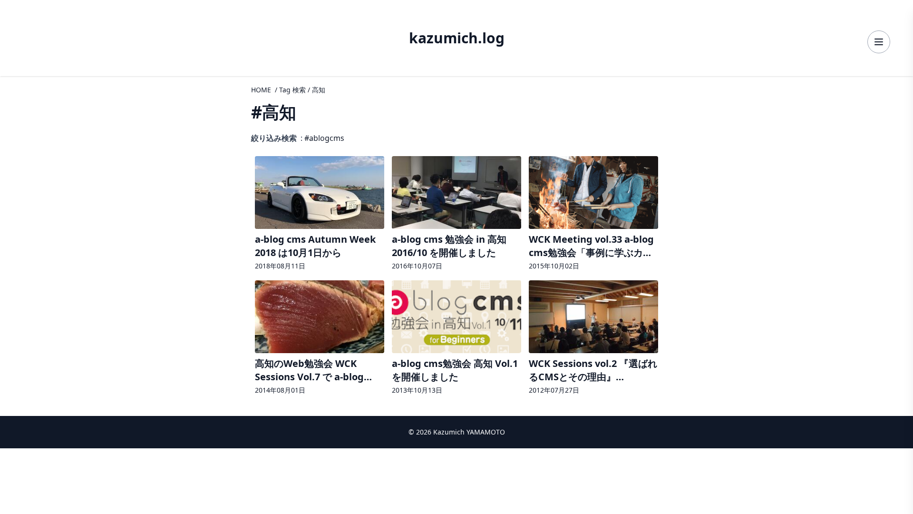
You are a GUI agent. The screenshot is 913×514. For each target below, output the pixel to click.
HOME (261, 89)
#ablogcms (324, 138)
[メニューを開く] (878, 41)
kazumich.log (457, 38)
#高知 (273, 112)
